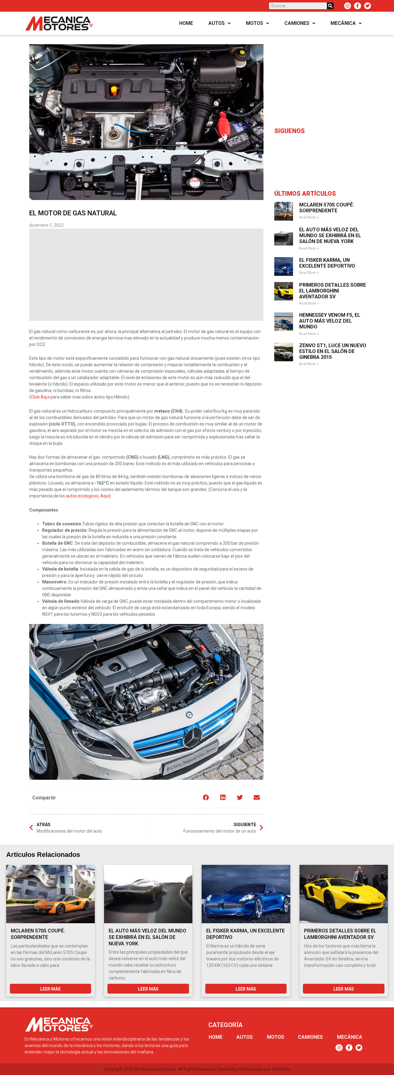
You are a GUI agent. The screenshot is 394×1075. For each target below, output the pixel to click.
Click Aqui (40, 396)
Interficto (281, 1069)
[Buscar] (330, 5)
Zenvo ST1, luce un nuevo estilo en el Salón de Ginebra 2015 (332, 351)
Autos (216, 23)
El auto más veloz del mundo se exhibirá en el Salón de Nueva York (330, 235)
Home (186, 23)
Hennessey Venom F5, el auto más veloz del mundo (329, 321)
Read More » (309, 217)
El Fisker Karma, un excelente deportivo (327, 263)
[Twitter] (367, 5)
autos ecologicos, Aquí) (88, 495)
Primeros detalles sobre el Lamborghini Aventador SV (332, 291)
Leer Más (50, 989)
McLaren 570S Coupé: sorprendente (326, 208)
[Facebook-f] (357, 5)
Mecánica (343, 23)
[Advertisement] (146, 275)
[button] (206, 798)
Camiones (296, 23)
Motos (254, 23)
